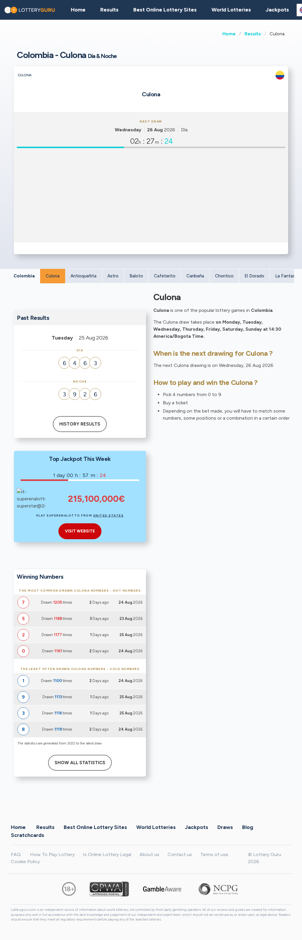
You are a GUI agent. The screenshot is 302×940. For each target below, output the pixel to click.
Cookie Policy (25, 861)
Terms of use (214, 854)
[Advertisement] (151, 195)
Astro (113, 276)
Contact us (180, 854)
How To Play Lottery (52, 854)
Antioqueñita (83, 276)
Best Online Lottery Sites (165, 9)
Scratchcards (27, 835)
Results (252, 34)
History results (79, 424)
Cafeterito (164, 276)
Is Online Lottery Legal (107, 854)
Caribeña (195, 276)
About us (149, 854)
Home (229, 34)
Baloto (136, 276)
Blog (247, 827)
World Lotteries (231, 9)
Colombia (24, 276)
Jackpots (277, 9)
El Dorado (254, 276)
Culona (53, 276)
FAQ (16, 854)
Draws (225, 827)
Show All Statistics (80, 762)
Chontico (224, 276)
